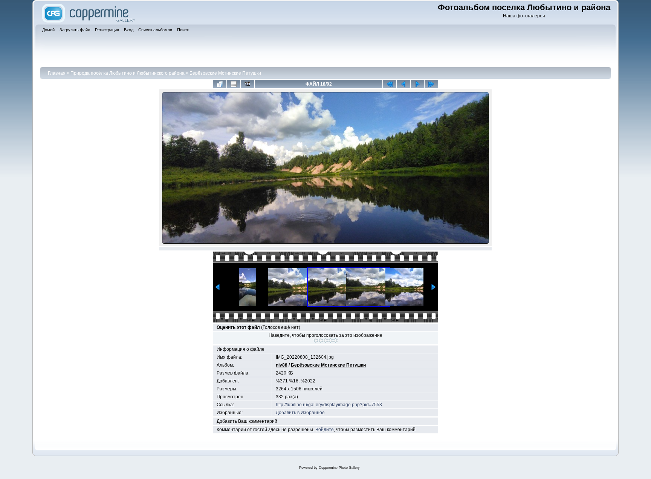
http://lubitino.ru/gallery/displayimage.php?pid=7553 (329, 404)
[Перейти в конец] (431, 84)
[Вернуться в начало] (389, 84)
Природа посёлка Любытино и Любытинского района (127, 73)
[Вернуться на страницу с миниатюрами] (219, 84)
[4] (330, 340)
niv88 (281, 365)
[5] (335, 340)
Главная (57, 73)
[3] (325, 340)
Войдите (324, 429)
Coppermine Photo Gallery (339, 468)
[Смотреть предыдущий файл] (403, 84)
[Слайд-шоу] (247, 84)
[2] (320, 340)
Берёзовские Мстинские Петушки (225, 73)
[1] (315, 340)
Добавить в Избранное (300, 412)
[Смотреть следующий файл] (417, 84)
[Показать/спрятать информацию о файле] (233, 84)
